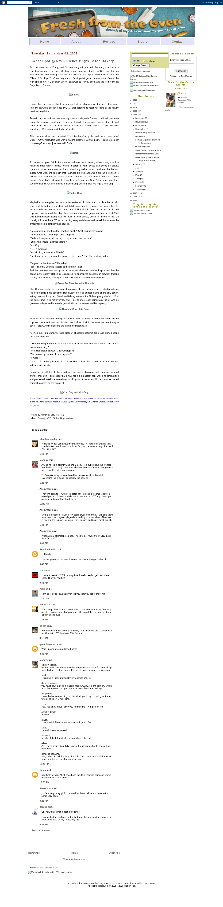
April (137, 179)
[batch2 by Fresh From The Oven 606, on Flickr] (74, 94)
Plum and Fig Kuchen (145, 133)
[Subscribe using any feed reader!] (141, 82)
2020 (135, 100)
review (69, 418)
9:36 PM (44, 824)
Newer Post (34, 853)
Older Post (114, 853)
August (139, 164)
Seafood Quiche (142, 147)
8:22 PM (44, 800)
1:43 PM (44, 525)
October (139, 125)
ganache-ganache (49, 644)
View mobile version (74, 859)
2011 (135, 104)
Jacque (43, 807)
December (140, 118)
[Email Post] (62, 414)
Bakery (41, 418)
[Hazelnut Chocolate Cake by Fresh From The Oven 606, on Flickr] (74, 309)
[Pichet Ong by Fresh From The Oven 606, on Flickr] (74, 193)
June (137, 171)
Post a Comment (41, 830)
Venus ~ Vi (45, 604)
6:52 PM (44, 454)
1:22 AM (44, 483)
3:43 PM (44, 564)
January (139, 189)
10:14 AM (44, 598)
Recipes (109, 41)
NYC (49, 418)
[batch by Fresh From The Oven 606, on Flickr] (74, 152)
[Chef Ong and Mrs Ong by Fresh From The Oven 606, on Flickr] (74, 392)
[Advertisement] (144, 267)
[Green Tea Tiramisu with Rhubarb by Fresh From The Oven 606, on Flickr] (74, 283)
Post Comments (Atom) (49, 867)
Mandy (184, 94)
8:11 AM (44, 638)
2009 (135, 111)
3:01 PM (44, 543)
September (140, 129)
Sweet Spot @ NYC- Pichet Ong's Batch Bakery (72, 61)
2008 (135, 114)
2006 (135, 197)
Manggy (44, 460)
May (137, 175)
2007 (135, 193)
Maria (42, 570)
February (139, 186)
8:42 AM (44, 654)
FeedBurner (186, 76)
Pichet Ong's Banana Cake (147, 154)
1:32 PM (44, 619)
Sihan (43, 770)
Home (44, 41)
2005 (135, 200)
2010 (135, 107)
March (138, 182)
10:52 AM (44, 503)
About (75, 41)
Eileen (43, 625)
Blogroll (143, 41)
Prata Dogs (140, 136)
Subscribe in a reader (140, 71)
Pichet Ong (59, 418)
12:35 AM (44, 782)
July (137, 168)
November (140, 122)
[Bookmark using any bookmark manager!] (146, 79)
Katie (42, 589)
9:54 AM (44, 583)
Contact (177, 41)
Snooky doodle (48, 549)
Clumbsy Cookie (48, 439)
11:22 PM (44, 764)
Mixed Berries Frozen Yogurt (148, 150)
